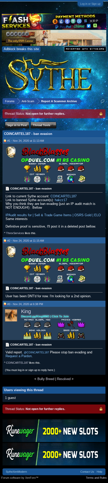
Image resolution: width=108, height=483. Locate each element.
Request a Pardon (19, 356)
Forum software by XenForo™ (19, 477)
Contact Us (87, 471)
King (26, 311)
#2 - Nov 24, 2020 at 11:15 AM (25, 240)
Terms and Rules (96, 477)
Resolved (64, 379)
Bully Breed (45, 379)
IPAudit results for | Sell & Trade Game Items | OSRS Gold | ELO (53, 215)
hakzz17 (61, 200)
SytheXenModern (16, 471)
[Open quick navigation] (102, 101)
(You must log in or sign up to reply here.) (30, 369)
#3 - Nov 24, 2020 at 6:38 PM (25, 304)
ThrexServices (15, 233)
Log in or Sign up (90, 3)
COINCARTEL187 (63, 196)
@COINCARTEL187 (36, 352)
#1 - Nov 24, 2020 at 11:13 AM (25, 140)
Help (99, 471)
